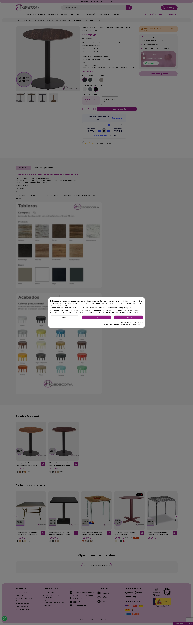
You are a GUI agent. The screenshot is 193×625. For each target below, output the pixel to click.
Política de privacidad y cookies (132, 322)
